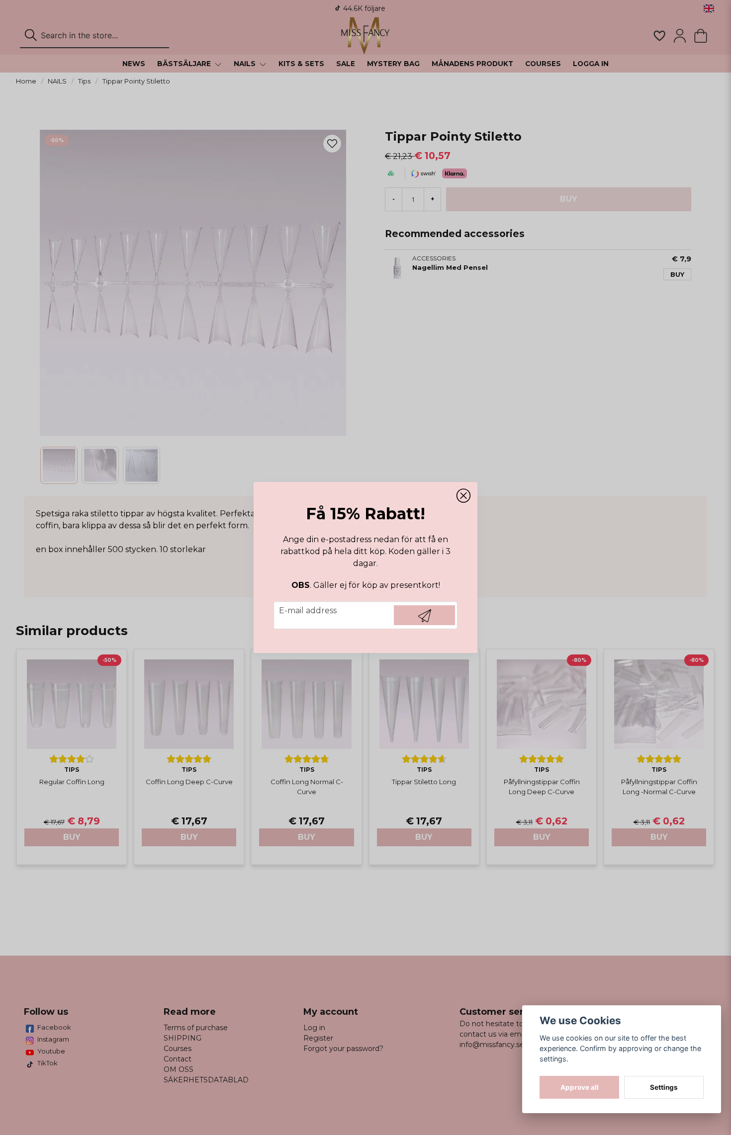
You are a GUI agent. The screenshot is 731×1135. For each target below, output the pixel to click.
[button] (463, 496)
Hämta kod (424, 615)
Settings (664, 1087)
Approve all (579, 1087)
